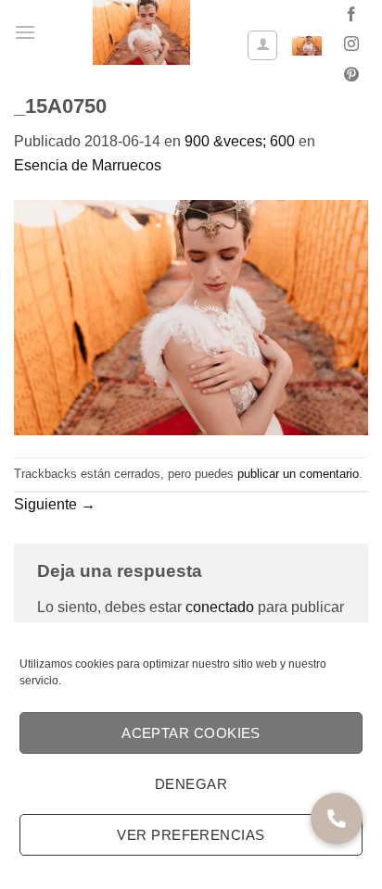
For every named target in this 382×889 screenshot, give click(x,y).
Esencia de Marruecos (87, 165)
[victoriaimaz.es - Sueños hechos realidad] (141, 32)
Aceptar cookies (191, 733)
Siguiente (55, 504)
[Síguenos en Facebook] (351, 15)
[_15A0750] (191, 316)
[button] (25, 32)
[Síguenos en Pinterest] (351, 76)
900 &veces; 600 (240, 141)
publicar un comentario (298, 474)
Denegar (191, 784)
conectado (219, 607)
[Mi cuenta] (262, 45)
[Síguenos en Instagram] (351, 46)
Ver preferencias (190, 835)
